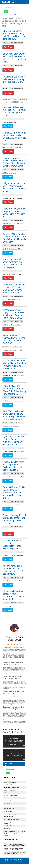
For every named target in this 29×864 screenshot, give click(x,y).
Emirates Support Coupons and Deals (12, 580)
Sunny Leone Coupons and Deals (11, 504)
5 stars (20, 644)
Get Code (8, 47)
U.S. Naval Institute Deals (10, 806)
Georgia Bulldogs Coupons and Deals (12, 350)
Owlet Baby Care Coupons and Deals (12, 147)
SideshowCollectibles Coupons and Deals (13, 375)
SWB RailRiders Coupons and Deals (11, 324)
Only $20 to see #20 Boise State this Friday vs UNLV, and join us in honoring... (14, 845)
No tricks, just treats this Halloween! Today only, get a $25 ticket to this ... (14, 852)
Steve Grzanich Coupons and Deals (11, 274)
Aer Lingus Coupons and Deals (10, 606)
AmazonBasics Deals (9, 816)
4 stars (17, 644)
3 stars (14, 644)
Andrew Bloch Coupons (10, 790)
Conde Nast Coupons (9, 826)
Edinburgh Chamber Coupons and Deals (12, 555)
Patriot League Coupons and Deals (11, 299)
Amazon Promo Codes (9, 808)
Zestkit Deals (7, 828)
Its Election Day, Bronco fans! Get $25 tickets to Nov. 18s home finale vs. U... (13, 849)
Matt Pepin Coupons (9, 803)
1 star (8, 644)
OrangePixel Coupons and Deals (10, 426)
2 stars (11, 644)
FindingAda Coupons (9, 800)
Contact (6, 860)
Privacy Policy (12, 860)
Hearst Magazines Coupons (11, 814)
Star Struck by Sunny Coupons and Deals (13, 451)
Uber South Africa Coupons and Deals (12, 198)
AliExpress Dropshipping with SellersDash (14, 862)
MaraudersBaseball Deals (10, 795)
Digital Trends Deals (9, 784)
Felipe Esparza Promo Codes (11, 787)
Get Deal (8, 126)
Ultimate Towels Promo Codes (11, 819)
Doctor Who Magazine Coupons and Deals (13, 476)
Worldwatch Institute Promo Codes (12, 798)
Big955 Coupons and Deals (9, 122)
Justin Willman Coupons (10, 782)
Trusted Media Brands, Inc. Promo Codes (14, 831)
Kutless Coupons (8, 792)
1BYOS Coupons (8, 811)
